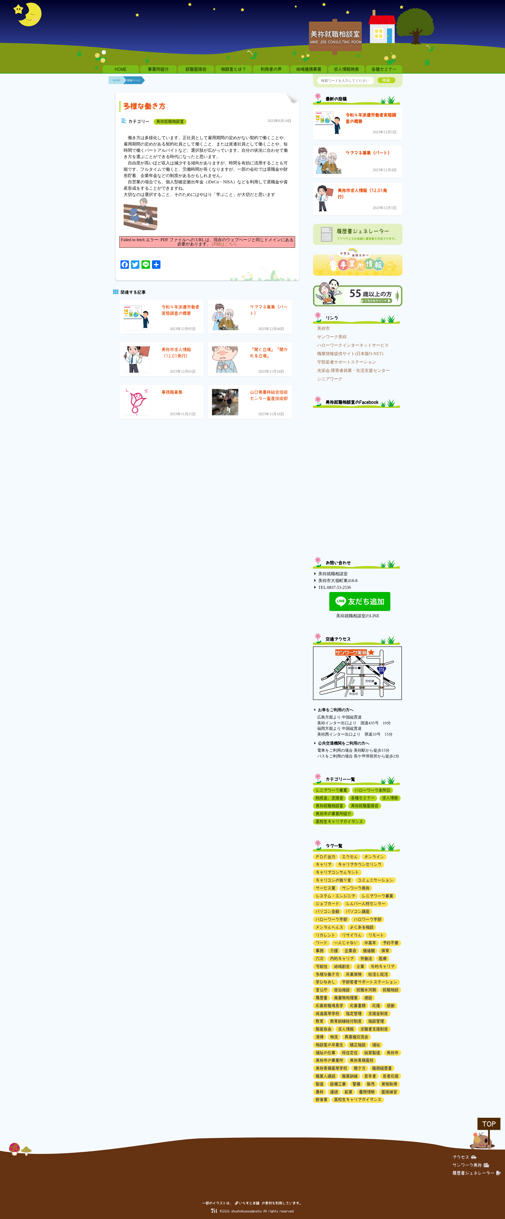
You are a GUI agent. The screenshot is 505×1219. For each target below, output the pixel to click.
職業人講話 (325, 1076)
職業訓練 (350, 1076)
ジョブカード (327, 904)
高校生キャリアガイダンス (339, 821)
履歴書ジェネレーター (473, 1173)
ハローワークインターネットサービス (353, 345)
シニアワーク (329, 379)
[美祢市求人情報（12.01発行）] (324, 199)
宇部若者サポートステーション (346, 362)
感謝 (391, 1006)
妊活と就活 (378, 974)
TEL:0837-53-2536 (334, 587)
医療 (383, 958)
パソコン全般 (327, 911)
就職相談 (390, 990)
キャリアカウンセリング (359, 864)
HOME (121, 69)
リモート (376, 935)
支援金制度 (378, 1013)
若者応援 (390, 1076)
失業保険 (354, 974)
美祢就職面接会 (364, 806)
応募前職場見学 (329, 1006)
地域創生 (342, 966)
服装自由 (323, 1029)
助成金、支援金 (329, 798)
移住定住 (350, 1053)
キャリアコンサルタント (337, 872)
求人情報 (390, 798)
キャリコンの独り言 (333, 880)
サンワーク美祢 (332, 337)
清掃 (320, 1037)
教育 (320, 1021)
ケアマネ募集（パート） (369, 153)
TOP (489, 1124)
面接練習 (389, 1092)
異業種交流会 (356, 1037)
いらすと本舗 (250, 1203)
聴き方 (360, 1068)
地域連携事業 (308, 69)
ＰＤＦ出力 (325, 857)
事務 (320, 951)
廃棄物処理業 (346, 998)
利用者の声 (271, 69)
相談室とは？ (233, 69)
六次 (320, 958)
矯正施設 (358, 1045)
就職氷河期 (366, 990)
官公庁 (321, 990)
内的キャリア (342, 958)
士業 (360, 966)
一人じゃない (346, 943)
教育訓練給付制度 (346, 1021)
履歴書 (321, 998)
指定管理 (354, 1013)
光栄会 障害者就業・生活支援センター (353, 370)
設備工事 (338, 1084)
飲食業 (321, 1099)
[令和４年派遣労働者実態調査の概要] (328, 124)
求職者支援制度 (374, 1029)
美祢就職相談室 (170, 121)
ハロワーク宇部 (367, 919)
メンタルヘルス (329, 927)
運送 (334, 1092)
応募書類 (358, 1006)
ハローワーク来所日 (372, 790)
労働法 (366, 958)
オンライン (374, 857)
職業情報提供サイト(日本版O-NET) (350, 353)
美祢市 (323, 328)
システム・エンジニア (335, 896)
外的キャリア (383, 966)
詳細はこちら (224, 244)
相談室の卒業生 (329, 1045)
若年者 (370, 1076)
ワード (321, 943)
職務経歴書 (382, 1068)
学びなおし (325, 982)
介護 (334, 951)
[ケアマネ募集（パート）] (328, 162)
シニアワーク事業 (331, 790)
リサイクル (352, 935)
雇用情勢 (367, 1092)
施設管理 (376, 1021)
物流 (334, 1037)
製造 (320, 1084)
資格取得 (389, 1084)
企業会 (350, 951)
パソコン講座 (358, 911)
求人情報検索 (346, 69)
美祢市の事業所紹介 (333, 814)
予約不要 (390, 943)
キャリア (323, 864)
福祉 (376, 1045)
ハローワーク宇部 (331, 919)
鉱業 (348, 1092)
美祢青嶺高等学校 (331, 1068)
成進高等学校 (327, 1013)
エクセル (350, 857)
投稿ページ (133, 80)
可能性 (321, 966)
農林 (320, 1092)
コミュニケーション (375, 880)
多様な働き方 (144, 106)
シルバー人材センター (365, 904)
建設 (368, 998)
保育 (385, 951)
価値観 (369, 951)
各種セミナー (384, 69)
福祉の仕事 (325, 1053)
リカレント (325, 935)
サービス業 (325, 888)
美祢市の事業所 (329, 1060)
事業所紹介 (158, 69)
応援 (376, 1006)
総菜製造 (372, 1053)
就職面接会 (195, 69)
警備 (356, 1084)
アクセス (460, 1157)
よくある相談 (361, 927)
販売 (371, 1084)
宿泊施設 (342, 990)
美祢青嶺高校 (361, 1060)
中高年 (370, 943)
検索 (386, 80)
